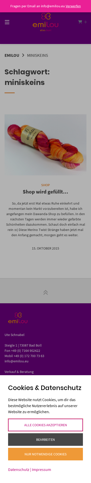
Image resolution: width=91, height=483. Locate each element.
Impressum (41, 469)
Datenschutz (18, 469)
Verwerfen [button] (73, 6)
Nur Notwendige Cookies (45, 454)
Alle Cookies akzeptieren (45, 425)
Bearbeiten (45, 439)
